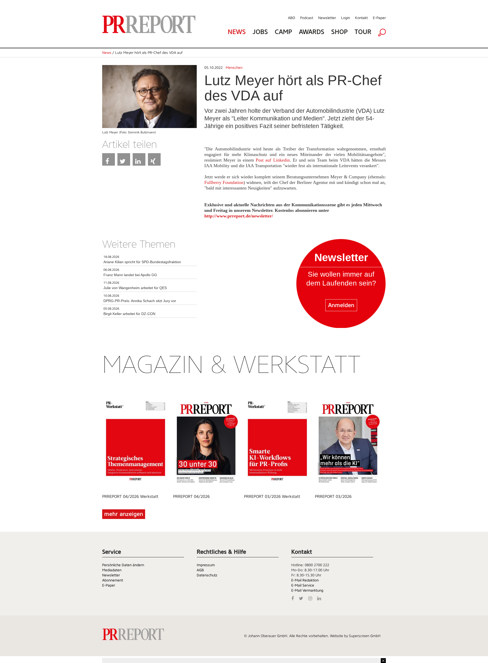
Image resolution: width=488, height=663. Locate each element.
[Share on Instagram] (311, 598)
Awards (311, 32)
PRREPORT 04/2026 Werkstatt (130, 496)
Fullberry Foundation (223, 182)
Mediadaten (111, 570)
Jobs (260, 32)
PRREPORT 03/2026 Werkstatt (272, 496)
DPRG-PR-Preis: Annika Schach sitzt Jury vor (139, 301)
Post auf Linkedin (273, 160)
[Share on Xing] (154, 159)
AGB (200, 570)
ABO (291, 17)
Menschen (234, 67)
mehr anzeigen (123, 514)
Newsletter (327, 17)
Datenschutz (207, 575)
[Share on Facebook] (108, 159)
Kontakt (361, 17)
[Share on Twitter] (123, 159)
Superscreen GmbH (364, 636)
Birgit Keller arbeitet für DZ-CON (129, 314)
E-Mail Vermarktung (307, 590)
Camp (283, 32)
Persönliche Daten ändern (123, 565)
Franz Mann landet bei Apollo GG (130, 275)
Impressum (206, 565)
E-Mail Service (302, 585)
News (237, 32)
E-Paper (379, 17)
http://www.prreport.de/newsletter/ (238, 215)
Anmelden (341, 305)
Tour (363, 32)
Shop (339, 32)
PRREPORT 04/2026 (191, 496)
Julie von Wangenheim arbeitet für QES (135, 288)
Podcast (306, 17)
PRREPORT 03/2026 (333, 496)
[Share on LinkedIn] (139, 159)
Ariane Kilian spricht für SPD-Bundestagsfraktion (142, 262)
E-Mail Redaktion (305, 580)
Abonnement (112, 580)
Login (345, 17)
